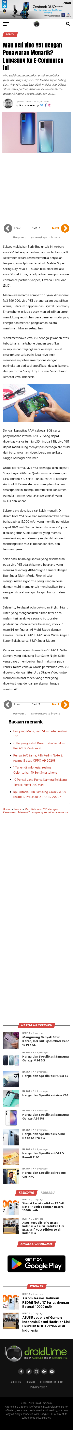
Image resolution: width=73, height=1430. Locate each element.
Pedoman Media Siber (51, 1382)
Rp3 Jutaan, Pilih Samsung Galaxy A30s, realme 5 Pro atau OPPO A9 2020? (40, 795)
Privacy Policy (38, 1387)
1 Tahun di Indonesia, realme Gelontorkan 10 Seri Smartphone (35, 770)
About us (16, 1382)
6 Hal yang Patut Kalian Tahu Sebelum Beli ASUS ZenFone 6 (39, 746)
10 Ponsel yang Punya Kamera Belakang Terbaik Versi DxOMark (40, 782)
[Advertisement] (37, 187)
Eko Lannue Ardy (29, 106)
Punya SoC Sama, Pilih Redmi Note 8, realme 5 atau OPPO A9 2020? (38, 758)
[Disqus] (36, 879)
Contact (30, 1382)
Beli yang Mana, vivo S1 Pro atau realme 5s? (40, 734)
